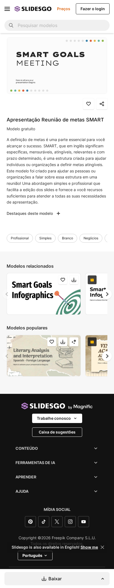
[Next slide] (107, 294)
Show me (89, 547)
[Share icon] (101, 103)
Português (32, 555)
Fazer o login (93, 8)
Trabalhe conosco (54, 418)
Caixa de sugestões (57, 432)
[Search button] (11, 25)
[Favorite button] (88, 103)
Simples (45, 238)
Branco (67, 238)
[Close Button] (102, 547)
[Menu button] (7, 9)
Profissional (20, 238)
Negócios (91, 238)
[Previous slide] (7, 294)
